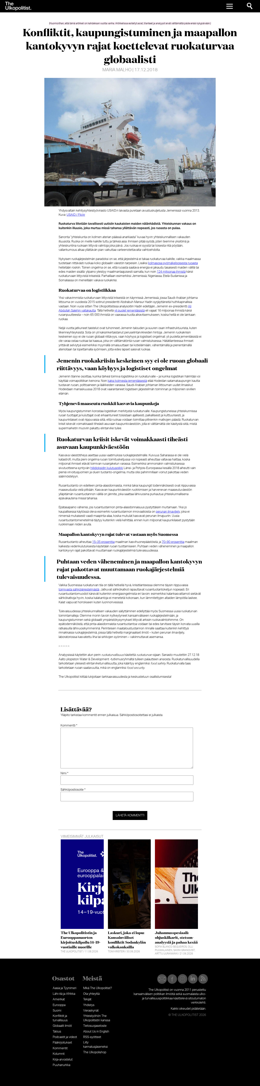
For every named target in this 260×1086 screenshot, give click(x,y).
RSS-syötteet (92, 1037)
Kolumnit (59, 1053)
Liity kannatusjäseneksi (95, 1044)
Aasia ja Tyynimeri (64, 988)
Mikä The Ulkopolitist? (97, 988)
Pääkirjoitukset (62, 1042)
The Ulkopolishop (94, 1052)
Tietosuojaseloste (95, 1025)
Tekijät (87, 999)
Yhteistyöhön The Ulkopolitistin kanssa (96, 1018)
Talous (57, 1031)
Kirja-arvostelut (63, 1059)
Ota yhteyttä (91, 993)
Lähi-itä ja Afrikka (64, 993)
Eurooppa (59, 1005)
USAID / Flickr (76, 214)
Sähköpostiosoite (73, 789)
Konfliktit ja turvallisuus (60, 1018)
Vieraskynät (91, 1010)
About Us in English (96, 1031)
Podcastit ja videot (65, 1037)
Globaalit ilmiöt (62, 1025)
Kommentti (69, 725)
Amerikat (59, 999)
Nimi (64, 773)
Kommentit (60, 1048)
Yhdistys (88, 1005)
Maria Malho (117, 70)
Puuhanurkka (61, 1065)
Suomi (57, 1010)
